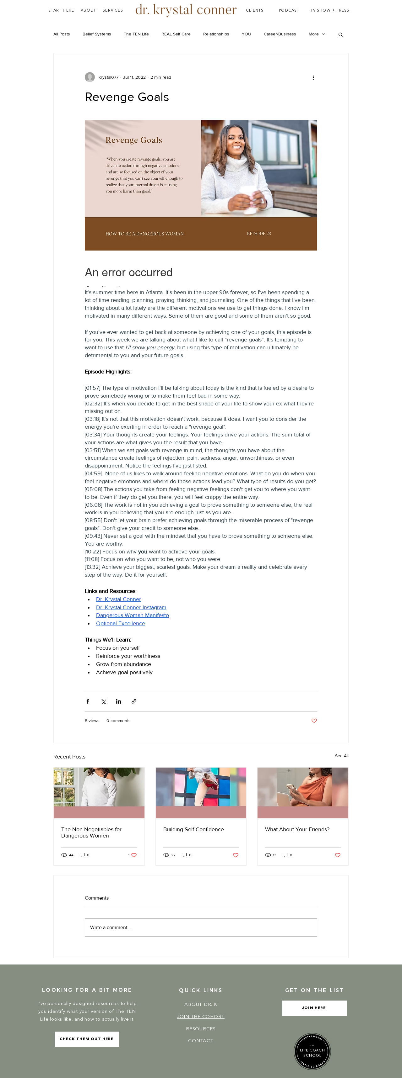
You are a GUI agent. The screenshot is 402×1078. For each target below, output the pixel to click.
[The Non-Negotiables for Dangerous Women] (99, 793)
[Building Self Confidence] (201, 793)
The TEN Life (136, 33)
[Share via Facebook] (88, 701)
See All (342, 755)
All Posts (61, 33)
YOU (246, 33)
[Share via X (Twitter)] (103, 701)
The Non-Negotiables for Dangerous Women (91, 832)
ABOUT (88, 11)
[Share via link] (134, 701)
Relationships (216, 33)
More (314, 33)
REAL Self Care (176, 33)
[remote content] (201, 273)
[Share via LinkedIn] (119, 701)
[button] (341, 34)
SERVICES (113, 11)
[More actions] (313, 77)
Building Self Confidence (193, 829)
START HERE (61, 11)
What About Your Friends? (297, 829)
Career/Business (280, 33)
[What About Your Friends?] (303, 793)
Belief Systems (97, 33)
